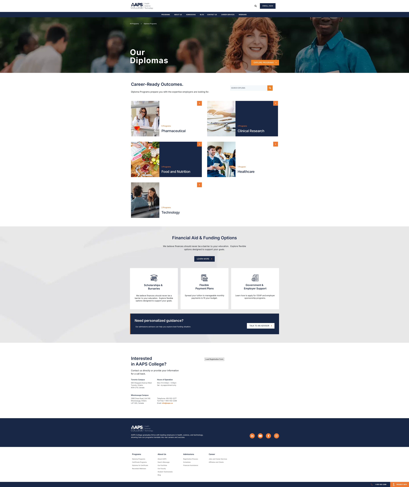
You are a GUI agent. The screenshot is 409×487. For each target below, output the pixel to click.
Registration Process (190, 459)
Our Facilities (162, 465)
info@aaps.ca (167, 403)
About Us (178, 14)
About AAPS (162, 459)
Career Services (227, 14)
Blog (202, 14)
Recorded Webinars (139, 468)
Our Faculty (162, 468)
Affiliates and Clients (216, 462)
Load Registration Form (214, 359)
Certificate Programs (139, 462)
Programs (165, 14)
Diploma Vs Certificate (140, 465)
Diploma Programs (138, 459)
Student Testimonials (165, 472)
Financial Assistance (190, 465)
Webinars (243, 14)
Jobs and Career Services (218, 459)
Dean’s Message (163, 462)
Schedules (187, 462)
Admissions (191, 14)
